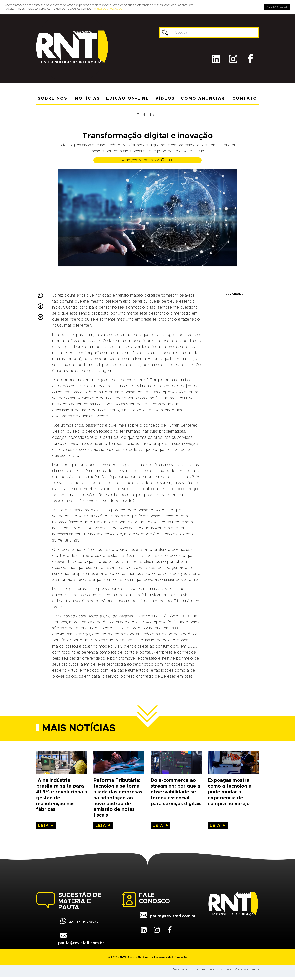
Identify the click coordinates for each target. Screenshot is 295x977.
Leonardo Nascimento (217, 969)
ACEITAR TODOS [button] (277, 7)
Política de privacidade (107, 8)
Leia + (46, 826)
